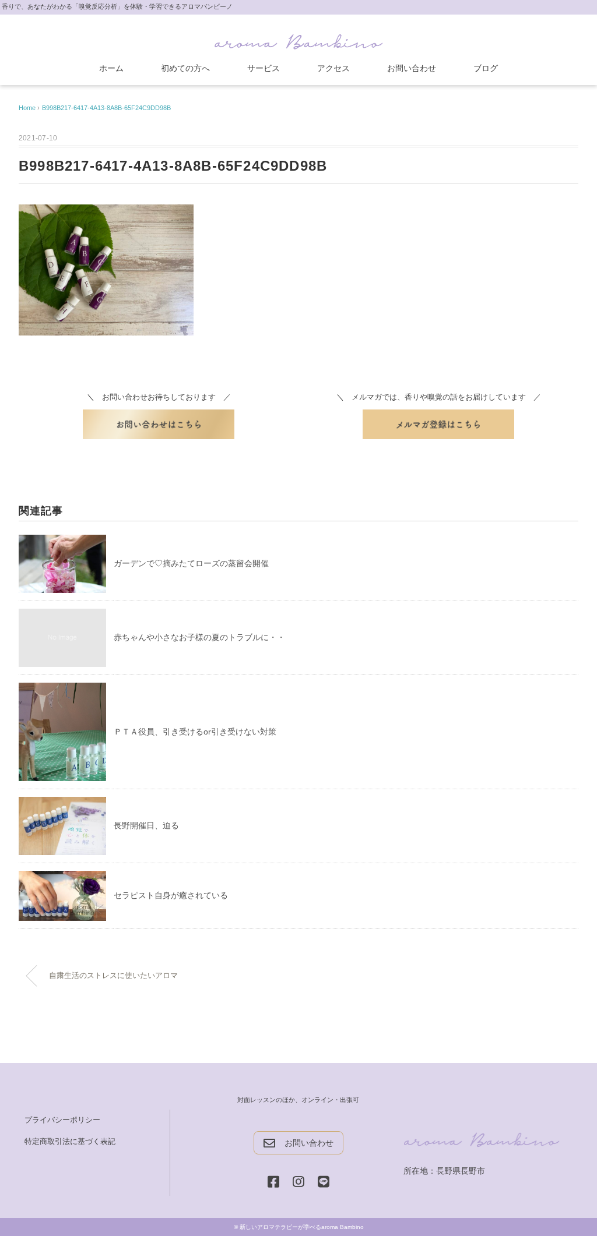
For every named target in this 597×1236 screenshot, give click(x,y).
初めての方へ (185, 68)
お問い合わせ (411, 68)
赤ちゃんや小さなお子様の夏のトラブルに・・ (199, 637)
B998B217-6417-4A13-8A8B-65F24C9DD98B (106, 107)
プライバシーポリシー (62, 1119)
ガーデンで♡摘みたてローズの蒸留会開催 (191, 563)
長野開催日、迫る (146, 825)
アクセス (333, 68)
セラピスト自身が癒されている (171, 895)
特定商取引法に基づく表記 (69, 1141)
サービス (263, 68)
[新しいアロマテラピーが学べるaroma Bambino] (298, 39)
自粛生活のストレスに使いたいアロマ (113, 976)
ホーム (111, 68)
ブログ (485, 68)
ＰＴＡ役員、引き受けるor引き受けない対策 (195, 731)
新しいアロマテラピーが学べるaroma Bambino (302, 1227)
